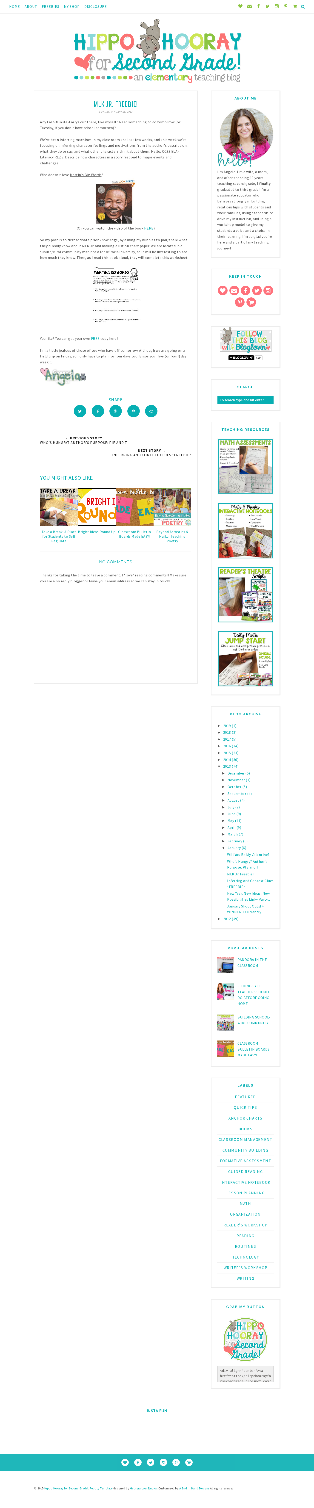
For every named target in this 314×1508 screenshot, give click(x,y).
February (235, 841)
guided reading (245, 1171)
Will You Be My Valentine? (248, 854)
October (235, 786)
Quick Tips (245, 1107)
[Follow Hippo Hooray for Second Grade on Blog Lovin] (245, 352)
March (233, 834)
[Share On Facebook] (98, 411)
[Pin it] (133, 411)
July (231, 807)
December (236, 773)
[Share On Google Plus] (115, 411)
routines (245, 1246)
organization (245, 1214)
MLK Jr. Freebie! (240, 874)
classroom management (245, 1139)
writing (245, 1278)
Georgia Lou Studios (144, 1488)
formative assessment (245, 1160)
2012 (227, 918)
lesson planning (245, 1192)
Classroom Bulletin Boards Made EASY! (253, 1049)
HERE (149, 228)
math (245, 1203)
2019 (227, 725)
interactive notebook (245, 1182)
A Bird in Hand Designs (194, 1488)
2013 (227, 766)
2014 (227, 759)
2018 (227, 732)
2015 (227, 752)
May (231, 820)
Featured (245, 1096)
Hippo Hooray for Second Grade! (66, 1488)
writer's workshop (246, 1267)
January (235, 847)
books (246, 1129)
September (237, 793)
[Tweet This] (80, 411)
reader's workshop (245, 1225)
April (232, 827)
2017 (227, 739)
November (237, 780)
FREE (95, 338)
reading (245, 1235)
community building (245, 1150)
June (232, 813)
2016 (227, 746)
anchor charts (245, 1118)
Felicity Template (101, 1488)
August (234, 800)
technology (245, 1257)
